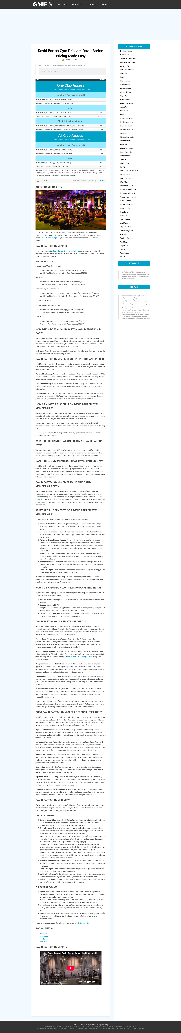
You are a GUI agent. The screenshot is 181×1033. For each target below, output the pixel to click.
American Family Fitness (129, 58)
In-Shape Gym (125, 156)
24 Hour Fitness (126, 51)
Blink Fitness (125, 85)
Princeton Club (125, 208)
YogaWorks (124, 253)
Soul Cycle (124, 223)
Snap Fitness (125, 219)
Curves (122, 115)
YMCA (122, 249)
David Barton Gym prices (50, 238)
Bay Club (123, 73)
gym (37, 497)
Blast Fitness (125, 81)
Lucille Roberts (125, 175)
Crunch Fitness (125, 111)
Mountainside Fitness (128, 186)
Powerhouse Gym (126, 204)
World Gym (124, 242)
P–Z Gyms (90, 4)
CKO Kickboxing (126, 92)
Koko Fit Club (125, 163)
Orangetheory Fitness (128, 197)
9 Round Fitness (126, 55)
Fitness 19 (124, 133)
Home (74, 1025)
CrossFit (123, 107)
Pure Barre (124, 212)
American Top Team (127, 62)
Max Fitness (124, 182)
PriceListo (100, 181)
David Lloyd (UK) (126, 122)
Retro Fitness (125, 216)
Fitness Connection (127, 137)
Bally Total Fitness (127, 70)
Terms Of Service (83, 1025)
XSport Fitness (125, 246)
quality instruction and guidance (79, 657)
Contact (104, 1025)
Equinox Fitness (126, 126)
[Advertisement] (90, 24)
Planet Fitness (125, 201)
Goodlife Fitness (126, 148)
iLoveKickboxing (126, 152)
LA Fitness (124, 167)
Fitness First (125, 141)
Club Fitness (125, 100)
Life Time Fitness (126, 178)
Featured (104, 4)
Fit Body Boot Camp (127, 130)
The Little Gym (125, 227)
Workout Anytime (126, 238)
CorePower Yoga (126, 103)
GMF (42, 5)
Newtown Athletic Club (128, 193)
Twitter (43, 939)
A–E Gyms (61, 4)
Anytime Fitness (126, 66)
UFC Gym (123, 234)
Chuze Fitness (125, 88)
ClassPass (124, 96)
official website (83, 923)
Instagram (44, 936)
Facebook (44, 933)
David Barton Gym (126, 118)
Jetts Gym (124, 159)
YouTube (43, 942)
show (56, 71)
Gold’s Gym (124, 145)
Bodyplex (123, 77)
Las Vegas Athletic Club (129, 171)
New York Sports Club (128, 189)
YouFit (122, 257)
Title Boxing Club (126, 231)
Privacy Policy (95, 1025)
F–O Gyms (75, 4)
